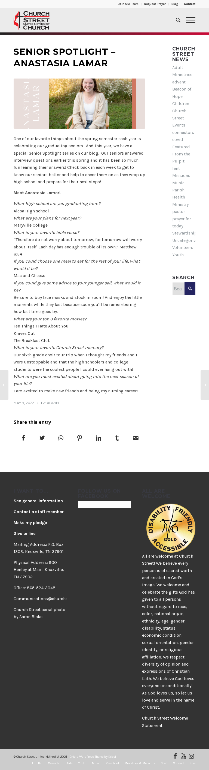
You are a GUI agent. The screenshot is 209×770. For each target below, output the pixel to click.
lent (176, 168)
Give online (25, 533)
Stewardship (184, 233)
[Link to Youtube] (183, 756)
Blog (174, 4)
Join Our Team (128, 4)
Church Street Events (179, 118)
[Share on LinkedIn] (98, 438)
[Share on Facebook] (23, 438)
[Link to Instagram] (191, 756)
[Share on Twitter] (42, 438)
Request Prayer (155, 4)
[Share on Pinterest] (79, 438)
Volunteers (182, 247)
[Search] (175, 20)
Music (178, 182)
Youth (178, 254)
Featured (181, 146)
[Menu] (187, 20)
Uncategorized (186, 240)
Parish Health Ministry (180, 197)
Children (180, 103)
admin (53, 403)
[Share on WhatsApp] (61, 438)
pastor (178, 211)
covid (177, 139)
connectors (183, 132)
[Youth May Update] (205, 385)
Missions (181, 175)
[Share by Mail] (136, 438)
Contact (189, 4)
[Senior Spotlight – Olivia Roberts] (4, 385)
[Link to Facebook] (175, 756)
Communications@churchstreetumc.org (54, 598)
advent (179, 82)
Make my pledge (30, 522)
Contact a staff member (39, 511)
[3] (79, 104)
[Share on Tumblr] (117, 438)
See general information (38, 500)
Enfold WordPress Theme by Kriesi (93, 757)
